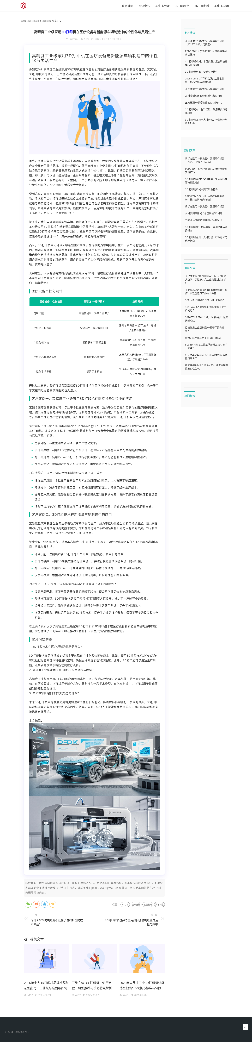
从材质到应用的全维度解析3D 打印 (204, 95)
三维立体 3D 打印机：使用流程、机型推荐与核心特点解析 (92, 985)
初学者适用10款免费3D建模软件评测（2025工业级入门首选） (205, 42)
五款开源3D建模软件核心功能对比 (203, 102)
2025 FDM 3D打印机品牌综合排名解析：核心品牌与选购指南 (204, 80)
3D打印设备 (162, 6)
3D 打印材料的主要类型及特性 (201, 71)
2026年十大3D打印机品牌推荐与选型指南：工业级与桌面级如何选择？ (46, 986)
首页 (23, 20)
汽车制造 (106, 245)
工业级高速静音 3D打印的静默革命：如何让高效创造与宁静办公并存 (206, 291)
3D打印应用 (221, 6)
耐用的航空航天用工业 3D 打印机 (203, 337)
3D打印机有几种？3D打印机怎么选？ (205, 300)
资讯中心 (144, 6)
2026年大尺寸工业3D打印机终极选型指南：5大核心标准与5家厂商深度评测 (141, 986)
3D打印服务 (182, 6)
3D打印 (45, 20)
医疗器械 (143, 407)
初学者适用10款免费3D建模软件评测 (205, 88)
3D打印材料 (202, 6)
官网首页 (127, 6)
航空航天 (148, 904)
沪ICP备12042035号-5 (17, 1031)
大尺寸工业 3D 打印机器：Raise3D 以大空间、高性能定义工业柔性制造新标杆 (205, 279)
